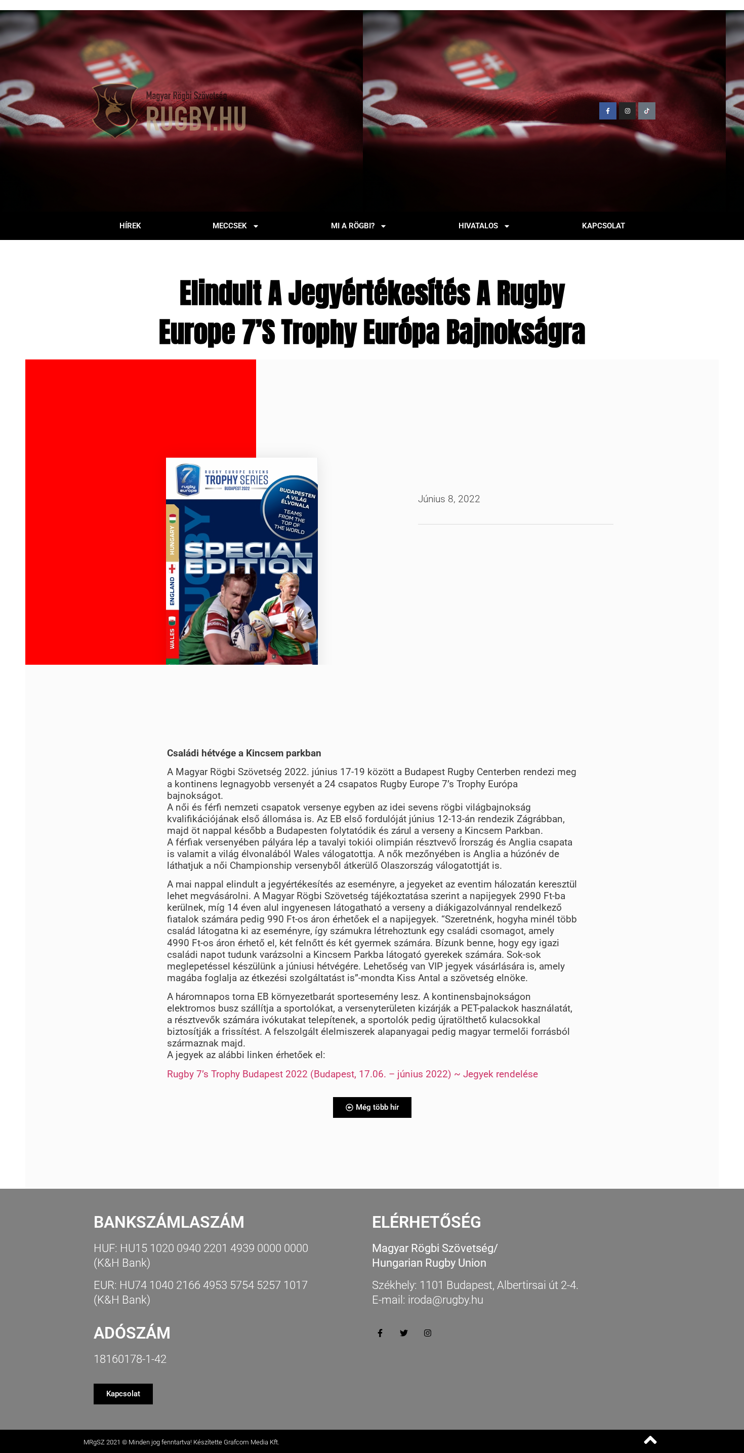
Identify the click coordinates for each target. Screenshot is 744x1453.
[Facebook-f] (607, 110)
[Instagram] (627, 110)
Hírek (130, 225)
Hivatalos (478, 225)
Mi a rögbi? (353, 225)
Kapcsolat (603, 225)
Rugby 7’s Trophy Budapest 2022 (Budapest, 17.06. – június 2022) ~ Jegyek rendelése (352, 1074)
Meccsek (230, 225)
